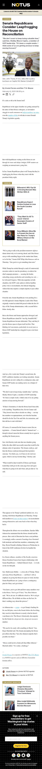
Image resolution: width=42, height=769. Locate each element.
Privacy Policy (12, 764)
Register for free (21, 746)
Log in (29, 759)
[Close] (37, 716)
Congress (6, 19)
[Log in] (39, 5)
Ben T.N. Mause (26, 88)
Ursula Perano (11, 88)
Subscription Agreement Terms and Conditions (26, 764)
